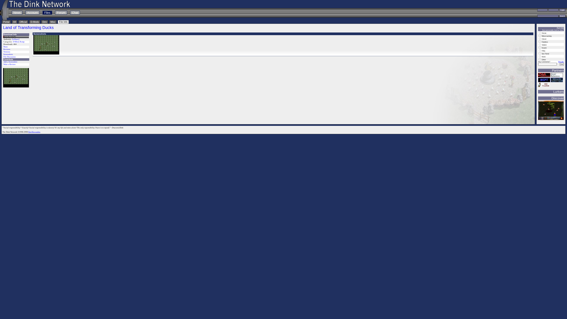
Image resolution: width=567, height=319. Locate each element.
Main (5, 47)
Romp (22, 42)
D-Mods (35, 22)
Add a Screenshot (10, 62)
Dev (45, 22)
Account (32, 12)
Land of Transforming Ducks (28, 27)
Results (561, 62)
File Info (63, 22)
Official (23, 22)
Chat (75, 12)
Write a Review (9, 64)
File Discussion (9, 57)
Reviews (6, 49)
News (17, 12)
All (14, 22)
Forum (61, 12)
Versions (6, 52)
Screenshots (8, 54)
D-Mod (16, 42)
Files (47, 12)
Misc (52, 22)
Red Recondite (34, 132)
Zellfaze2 (15, 39)
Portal (6, 22)
